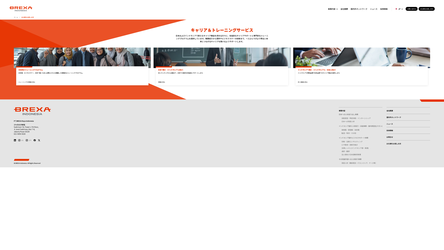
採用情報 (384, 9)
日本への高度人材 (348, 121)
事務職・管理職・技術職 (350, 130)
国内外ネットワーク (359, 9)
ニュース (373, 9)
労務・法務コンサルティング (352, 141)
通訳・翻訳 (346, 151)
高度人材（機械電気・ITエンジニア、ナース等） (359, 163)
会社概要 (344, 9)
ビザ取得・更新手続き (350, 145)
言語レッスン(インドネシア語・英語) (355, 148)
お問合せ (390, 137)
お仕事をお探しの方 (426, 9)
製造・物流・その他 (349, 133)
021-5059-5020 (19, 134)
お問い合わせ (411, 9)
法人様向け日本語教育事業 (351, 154)
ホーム (16, 17)
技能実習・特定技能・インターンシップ (356, 118)
